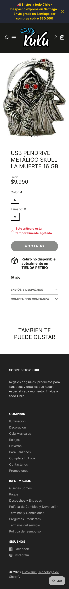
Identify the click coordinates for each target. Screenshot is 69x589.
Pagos (13, 494)
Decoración (17, 427)
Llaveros (15, 446)
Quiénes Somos (20, 488)
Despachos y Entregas (25, 500)
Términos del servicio (24, 525)
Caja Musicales (20, 433)
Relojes (14, 440)
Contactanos (18, 464)
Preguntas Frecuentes (25, 519)
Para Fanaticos (20, 452)
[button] (31, 136)
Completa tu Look (22, 458)
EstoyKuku (29, 572)
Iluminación (17, 421)
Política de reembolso (25, 531)
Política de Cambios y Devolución (33, 507)
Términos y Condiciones (26, 513)
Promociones (18, 470)
